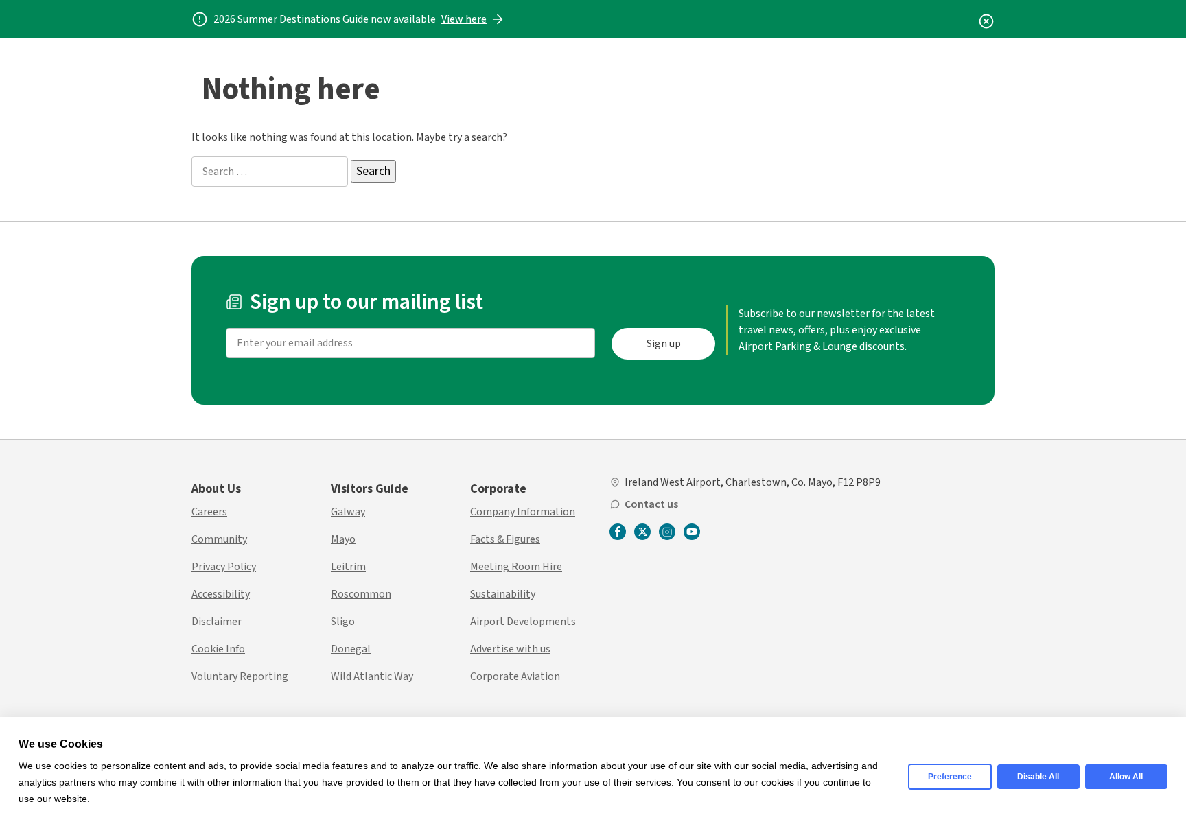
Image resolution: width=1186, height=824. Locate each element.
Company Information (522, 511)
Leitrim (348, 566)
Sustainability (502, 594)
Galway (348, 511)
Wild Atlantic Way (372, 676)
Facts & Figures (505, 539)
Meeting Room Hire (516, 566)
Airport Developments (523, 621)
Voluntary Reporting (239, 676)
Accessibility (220, 594)
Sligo (343, 621)
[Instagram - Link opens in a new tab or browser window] (667, 531)
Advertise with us (510, 649)
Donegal (351, 649)
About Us (216, 488)
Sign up (664, 343)
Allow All (1126, 776)
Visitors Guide (369, 488)
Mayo (343, 539)
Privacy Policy (223, 566)
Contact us (651, 504)
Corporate (498, 488)
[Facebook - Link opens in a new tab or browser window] (617, 532)
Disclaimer (216, 621)
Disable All (1038, 776)
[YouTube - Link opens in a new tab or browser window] (692, 531)
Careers (209, 511)
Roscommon (361, 594)
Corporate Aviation (515, 676)
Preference (950, 776)
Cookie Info (218, 649)
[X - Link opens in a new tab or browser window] (642, 531)
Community (219, 539)
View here (464, 19)
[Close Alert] (986, 19)
